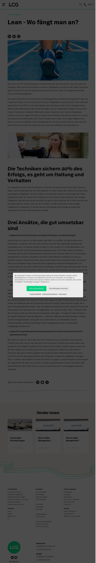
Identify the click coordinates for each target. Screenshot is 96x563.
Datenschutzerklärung (49, 294)
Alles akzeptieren (36, 288)
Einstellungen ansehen (58, 288)
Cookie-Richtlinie (35, 294)
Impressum (62, 294)
